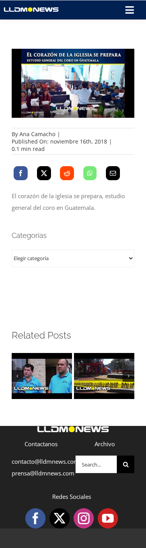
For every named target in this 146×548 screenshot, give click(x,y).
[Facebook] (21, 173)
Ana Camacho (37, 134)
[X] (44, 173)
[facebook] (35, 518)
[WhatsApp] (90, 173)
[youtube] (108, 518)
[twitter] (59, 518)
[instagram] (84, 518)
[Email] (113, 173)
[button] (17, 376)
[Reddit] (67, 173)
